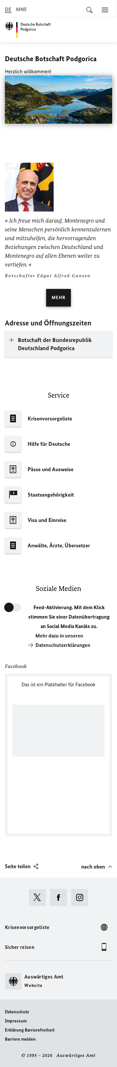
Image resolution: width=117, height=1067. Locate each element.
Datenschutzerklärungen (62, 645)
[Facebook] (60, 897)
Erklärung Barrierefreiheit (30, 1030)
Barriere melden (20, 1039)
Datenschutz (17, 1012)
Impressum (16, 1021)
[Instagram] (81, 897)
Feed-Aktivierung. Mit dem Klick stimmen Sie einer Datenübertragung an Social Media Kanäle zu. (69, 616)
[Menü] (105, 10)
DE (8, 9)
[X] (39, 897)
